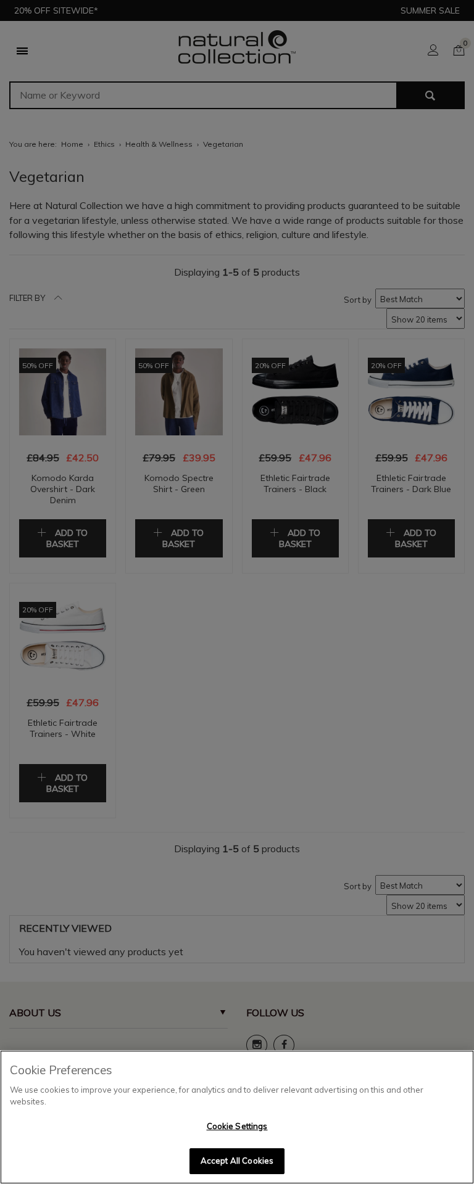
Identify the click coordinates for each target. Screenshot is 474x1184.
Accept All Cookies (237, 1161)
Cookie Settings (237, 1126)
